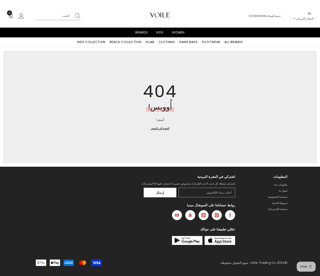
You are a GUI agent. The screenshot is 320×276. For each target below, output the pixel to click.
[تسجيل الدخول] (21, 16)
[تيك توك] (204, 215)
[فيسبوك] (230, 215)
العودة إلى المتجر (160, 128)
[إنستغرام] (217, 215)
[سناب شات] (190, 215)
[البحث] (57, 16)
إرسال (160, 192)
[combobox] (53, 16)
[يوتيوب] (177, 215)
